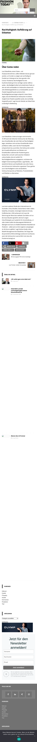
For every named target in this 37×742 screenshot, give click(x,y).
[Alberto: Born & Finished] (5, 577)
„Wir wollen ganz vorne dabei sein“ (21, 279)
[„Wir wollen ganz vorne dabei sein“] (5, 283)
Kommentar (5, 600)
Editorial (4, 591)
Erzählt (4, 593)
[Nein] (35, 736)
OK (19, 739)
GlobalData (22, 246)
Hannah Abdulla (8, 250)
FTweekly (4, 595)
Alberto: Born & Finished (18, 436)
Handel (4, 598)
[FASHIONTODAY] (18, 13)
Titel (3, 604)
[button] (5, 243)
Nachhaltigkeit (20, 250)
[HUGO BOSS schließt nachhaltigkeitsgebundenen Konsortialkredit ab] (5, 430)
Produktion (5, 602)
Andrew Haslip (11, 246)
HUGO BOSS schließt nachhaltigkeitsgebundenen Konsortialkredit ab (19, 290)
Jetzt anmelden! (18, 667)
